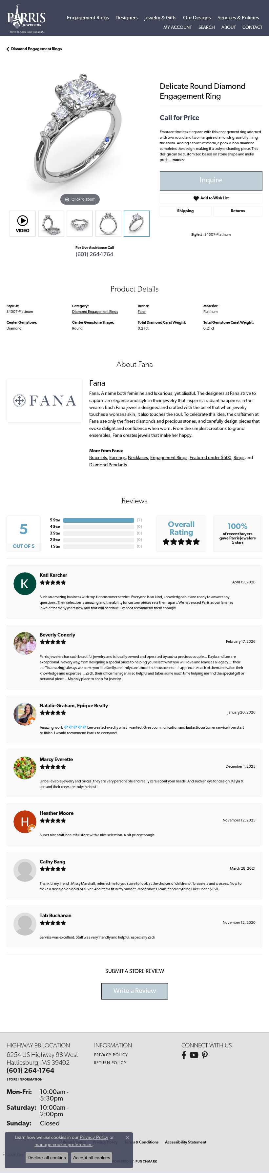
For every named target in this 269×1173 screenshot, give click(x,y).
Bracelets (98, 457)
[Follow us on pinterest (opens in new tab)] (205, 1055)
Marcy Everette (56, 760)
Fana (142, 312)
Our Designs (197, 18)
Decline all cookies (47, 1157)
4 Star (55, 527)
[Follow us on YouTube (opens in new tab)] (194, 1055)
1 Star (55, 547)
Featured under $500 (210, 457)
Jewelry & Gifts (160, 18)
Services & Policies (238, 18)
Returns (238, 211)
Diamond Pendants (108, 465)
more (177, 160)
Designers (126, 18)
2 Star (55, 540)
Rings (239, 457)
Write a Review (135, 991)
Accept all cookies (91, 1157)
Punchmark (146, 1161)
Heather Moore (56, 813)
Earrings (117, 457)
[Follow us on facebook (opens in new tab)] (183, 1055)
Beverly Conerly (57, 635)
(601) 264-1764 (94, 254)
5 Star (55, 520)
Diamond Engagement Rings (36, 49)
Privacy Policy (111, 1055)
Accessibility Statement (185, 1142)
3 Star (55, 534)
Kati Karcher (53, 575)
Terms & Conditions (141, 1142)
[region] (80, 134)
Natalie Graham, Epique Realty (74, 706)
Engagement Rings (88, 18)
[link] (252, 28)
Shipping (185, 211)
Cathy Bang (53, 862)
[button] (177, 28)
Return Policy (110, 1063)
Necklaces (138, 457)
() (139, 520)
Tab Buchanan (56, 916)
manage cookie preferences (63, 1144)
